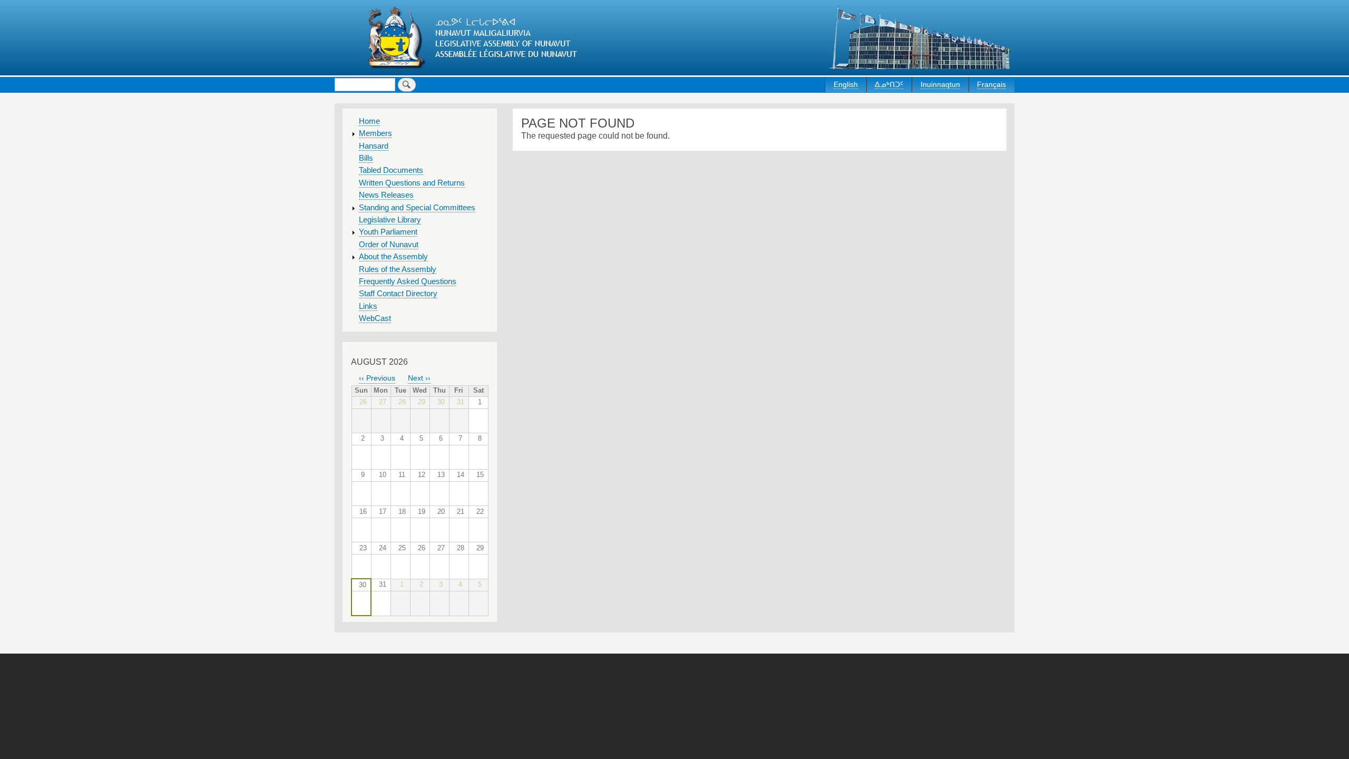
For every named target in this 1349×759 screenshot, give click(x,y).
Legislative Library (390, 220)
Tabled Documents (391, 170)
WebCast (375, 318)
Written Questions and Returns (412, 183)
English (846, 84)
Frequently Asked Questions (407, 281)
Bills (366, 158)
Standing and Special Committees (417, 207)
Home (369, 121)
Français (991, 84)
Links (368, 306)
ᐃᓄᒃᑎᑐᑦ (889, 84)
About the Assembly (393, 256)
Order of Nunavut (388, 244)
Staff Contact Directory (398, 293)
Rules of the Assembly (397, 269)
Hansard (373, 146)
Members (375, 133)
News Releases (386, 195)
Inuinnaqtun (940, 84)
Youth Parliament (388, 232)
